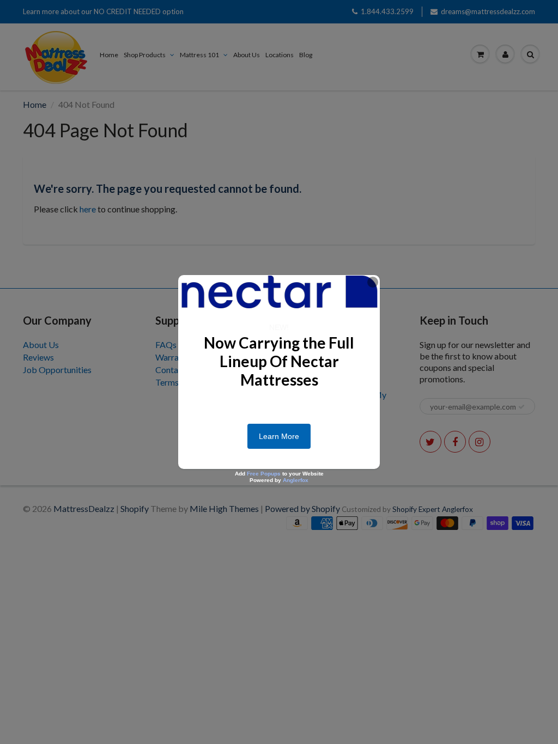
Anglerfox (295, 480)
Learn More (279, 436)
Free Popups (264, 474)
